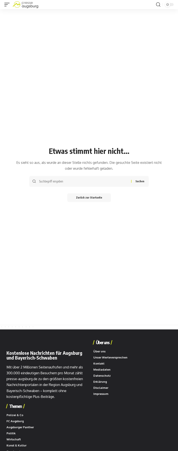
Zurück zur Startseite (89, 197)
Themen (15, 406)
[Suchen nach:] (83, 181)
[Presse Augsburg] (25, 4)
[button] (8, 4)
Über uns (102, 342)
